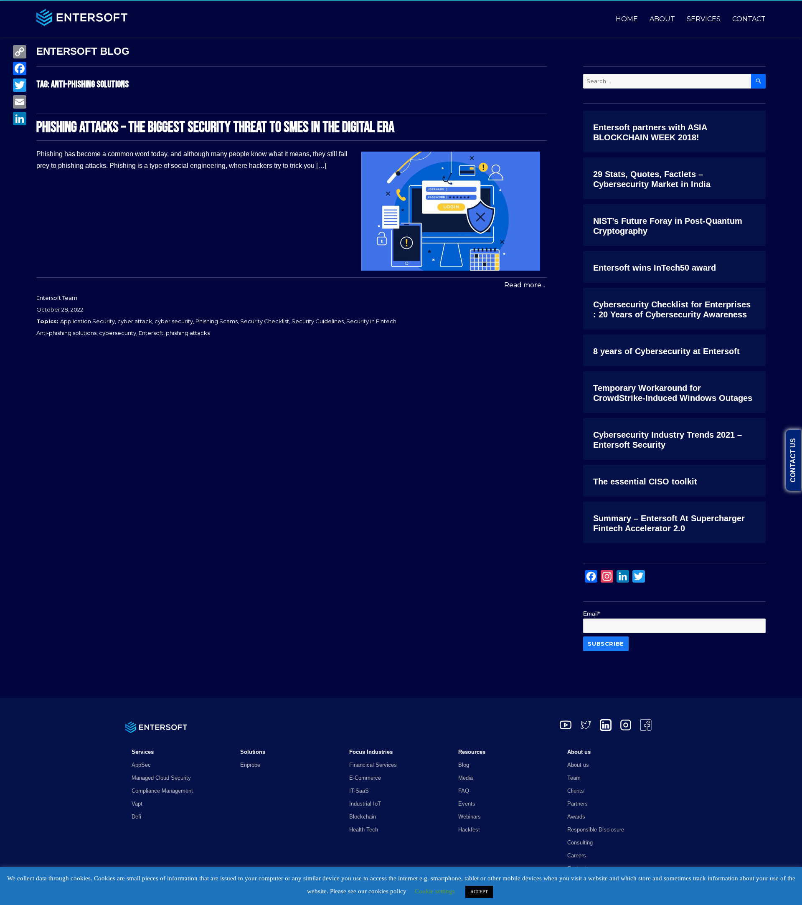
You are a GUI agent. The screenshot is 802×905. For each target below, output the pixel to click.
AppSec (141, 765)
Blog (463, 765)
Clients (575, 791)
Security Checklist (264, 321)
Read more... (524, 285)
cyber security (174, 321)
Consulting (580, 842)
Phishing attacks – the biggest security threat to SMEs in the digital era (215, 128)
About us (578, 765)
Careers (576, 855)
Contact (749, 19)
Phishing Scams (216, 321)
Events (466, 804)
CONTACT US (793, 460)
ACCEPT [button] (479, 891)
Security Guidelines (318, 321)
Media (465, 778)
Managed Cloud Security (161, 778)
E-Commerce (365, 778)
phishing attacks (188, 333)
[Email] (19, 102)
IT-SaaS (359, 791)
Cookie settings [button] (435, 891)
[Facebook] (19, 68)
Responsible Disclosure (595, 829)
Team (574, 778)
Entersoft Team (56, 297)
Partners (577, 804)
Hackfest (469, 829)
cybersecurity (117, 333)
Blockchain (362, 817)
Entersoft (151, 333)
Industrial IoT (365, 804)
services (704, 19)
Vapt (137, 804)
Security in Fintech (371, 321)
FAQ (463, 791)
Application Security (87, 321)
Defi (136, 817)
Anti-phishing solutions (66, 333)
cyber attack (134, 321)
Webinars (469, 817)
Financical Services (373, 765)
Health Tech (363, 829)
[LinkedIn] (19, 118)
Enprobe (250, 765)
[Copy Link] (19, 51)
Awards (576, 817)
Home (627, 19)
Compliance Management (162, 791)
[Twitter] (19, 85)
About (662, 19)
